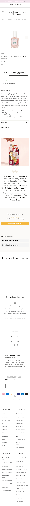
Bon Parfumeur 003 (7, 480)
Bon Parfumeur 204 (7, 463)
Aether (3, 414)
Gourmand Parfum (21, 472)
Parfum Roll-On (20, 498)
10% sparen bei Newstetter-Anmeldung (15, 1)
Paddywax (4, 442)
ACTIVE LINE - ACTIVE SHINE (20, 19)
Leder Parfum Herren (21, 469)
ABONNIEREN (15, 386)
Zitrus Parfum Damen (22, 485)
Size (2, 64)
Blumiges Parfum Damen (20, 462)
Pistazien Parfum (20, 475)
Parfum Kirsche (20, 417)
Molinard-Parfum (20, 430)
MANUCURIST (10, 19)
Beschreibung (5, 90)
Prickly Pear (5, 487)
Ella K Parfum (19, 423)
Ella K (3, 423)
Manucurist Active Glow (7, 458)
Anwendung (4, 122)
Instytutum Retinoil (7, 469)
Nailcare (18, 436)
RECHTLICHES (15, 336)
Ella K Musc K (5, 466)
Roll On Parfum (20, 447)
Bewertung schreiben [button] (15, 223)
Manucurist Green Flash (21, 443)
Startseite (3, 19)
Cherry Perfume (20, 488)
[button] (10, 275)
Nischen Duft (19, 414)
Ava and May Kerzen (7, 490)
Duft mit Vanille (20, 420)
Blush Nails (19, 495)
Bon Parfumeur (6, 420)
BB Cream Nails (20, 491)
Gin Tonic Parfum (20, 466)
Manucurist (5, 436)
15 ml (3, 67)
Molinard (4, 439)
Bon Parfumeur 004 (7, 484)
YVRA (3, 446)
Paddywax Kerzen (21, 439)
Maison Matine (6, 433)
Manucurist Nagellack (22, 458)
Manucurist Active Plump (7, 476)
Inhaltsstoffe (5, 127)
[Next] (26, 37)
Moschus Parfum (20, 433)
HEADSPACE (5, 426)
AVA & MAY (5, 417)
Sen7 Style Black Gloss (8, 472)
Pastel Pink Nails (20, 482)
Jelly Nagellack (20, 501)
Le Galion (4, 430)
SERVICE (15, 332)
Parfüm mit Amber (21, 479)
